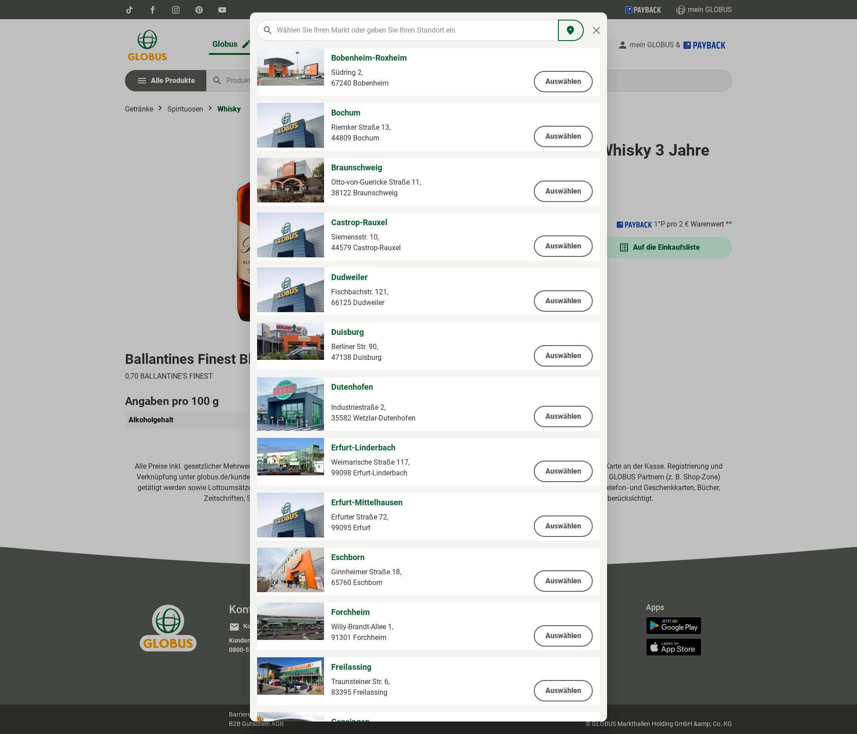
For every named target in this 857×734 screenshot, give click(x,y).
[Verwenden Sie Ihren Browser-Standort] (571, 30)
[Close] (596, 30)
